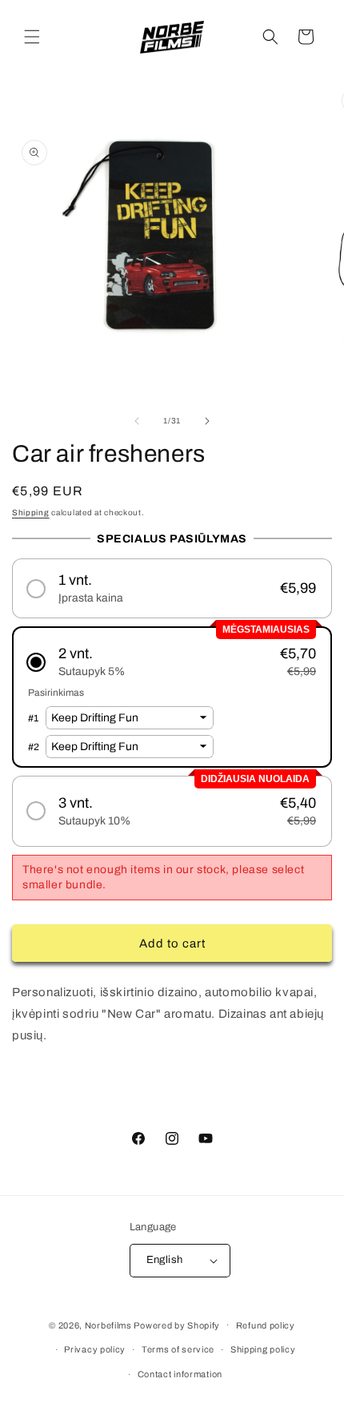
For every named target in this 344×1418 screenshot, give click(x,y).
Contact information (180, 1374)
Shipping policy (263, 1349)
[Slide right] (207, 421)
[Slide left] (136, 421)
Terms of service (178, 1349)
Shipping (31, 512)
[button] (32, 36)
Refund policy (265, 1325)
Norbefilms (108, 1324)
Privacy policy (95, 1349)
